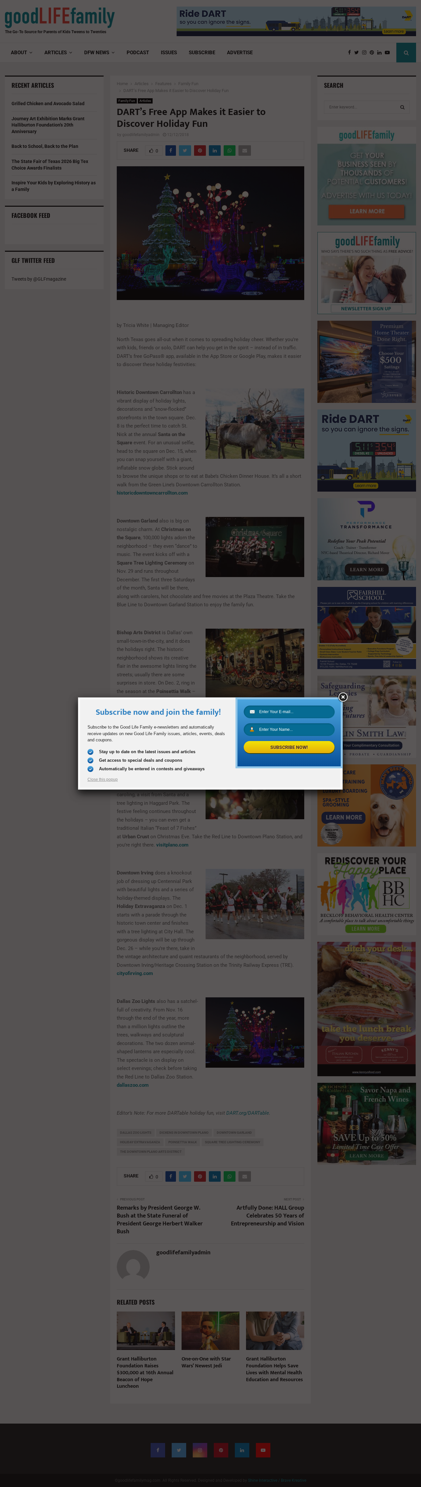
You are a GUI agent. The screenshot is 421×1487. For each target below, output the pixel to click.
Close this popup (102, 779)
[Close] (343, 697)
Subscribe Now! (289, 747)
